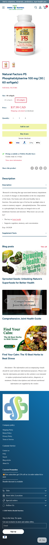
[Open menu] (3, 7)
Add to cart (24, 127)
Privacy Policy (7, 436)
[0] (44, 7)
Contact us (6, 450)
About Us (6, 463)
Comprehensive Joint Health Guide (21, 318)
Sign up (13, 532)
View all (44, 247)
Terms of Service (8, 439)
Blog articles (7, 460)
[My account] (40, 7)
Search (5, 457)
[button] (24, 185)
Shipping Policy (8, 430)
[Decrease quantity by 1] (13, 118)
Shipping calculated (18, 111)
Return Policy (7, 433)
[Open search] (36, 7)
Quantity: (5, 118)
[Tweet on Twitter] (40, 168)
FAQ (4, 454)
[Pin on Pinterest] (36, 168)
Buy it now (24, 134)
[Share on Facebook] (32, 168)
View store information (13, 160)
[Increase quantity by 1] (25, 118)
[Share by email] (45, 168)
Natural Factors (9, 88)
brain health (16, 219)
